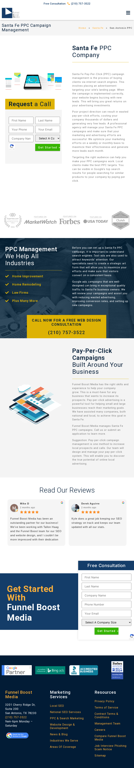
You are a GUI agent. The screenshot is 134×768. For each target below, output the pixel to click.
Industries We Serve (64, 740)
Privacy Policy (104, 701)
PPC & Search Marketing (67, 718)
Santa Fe (97, 27)
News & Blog (59, 734)
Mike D (24, 503)
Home (82, 27)
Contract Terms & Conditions (106, 715)
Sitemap (100, 755)
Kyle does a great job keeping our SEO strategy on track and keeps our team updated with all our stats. (97, 522)
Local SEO (57, 705)
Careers (100, 729)
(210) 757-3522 (66, 332)
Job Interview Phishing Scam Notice (110, 747)
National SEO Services (65, 712)
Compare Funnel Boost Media (110, 737)
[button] (128, 13)
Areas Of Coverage (63, 747)
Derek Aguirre (90, 503)
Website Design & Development (62, 726)
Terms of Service (106, 707)
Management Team (107, 723)
